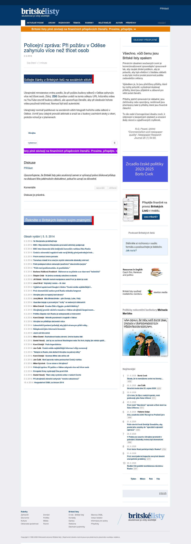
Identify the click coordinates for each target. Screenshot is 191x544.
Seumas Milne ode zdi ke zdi (57, 355)
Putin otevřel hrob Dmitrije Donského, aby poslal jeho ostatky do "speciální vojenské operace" (145, 427)
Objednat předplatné (145, 39)
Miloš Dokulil (38, 306)
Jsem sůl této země (41, 333)
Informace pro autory (99, 520)
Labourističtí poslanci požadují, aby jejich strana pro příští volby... (60, 325)
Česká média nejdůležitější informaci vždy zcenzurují (64, 348)
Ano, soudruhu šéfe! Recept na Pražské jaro (146, 416)
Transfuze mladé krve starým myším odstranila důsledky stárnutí (61, 260)
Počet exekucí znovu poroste (45, 256)
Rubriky (89, 22)
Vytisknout (32, 142)
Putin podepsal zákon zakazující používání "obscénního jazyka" (60, 264)
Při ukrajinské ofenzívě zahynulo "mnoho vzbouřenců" (56, 378)
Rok (151, 478)
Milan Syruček (39, 363)
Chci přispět (151, 216)
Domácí (46, 514)
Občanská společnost (29, 523)
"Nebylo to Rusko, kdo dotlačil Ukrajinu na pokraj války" (57, 352)
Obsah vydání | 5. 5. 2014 (39, 236)
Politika (46, 517)
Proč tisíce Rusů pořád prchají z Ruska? (146, 449)
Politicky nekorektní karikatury (145, 311)
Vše (158, 478)
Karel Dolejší (38, 317)
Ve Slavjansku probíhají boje (45, 241)
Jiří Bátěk (37, 279)
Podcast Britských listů (141, 232)
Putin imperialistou (53, 344)
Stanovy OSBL (97, 514)
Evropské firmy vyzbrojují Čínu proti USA (50, 371)
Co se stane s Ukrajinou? (57, 363)
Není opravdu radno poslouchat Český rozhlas (62, 359)
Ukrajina (32, 133)
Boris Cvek (142, 375)
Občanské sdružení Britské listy (49, 537)
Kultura (24, 520)
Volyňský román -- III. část (55, 283)
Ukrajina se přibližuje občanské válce (49, 321)
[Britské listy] (59, 79)
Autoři (119, 22)
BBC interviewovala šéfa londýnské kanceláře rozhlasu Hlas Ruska (62, 248)
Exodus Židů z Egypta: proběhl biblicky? (62, 306)
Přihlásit (164, 8)
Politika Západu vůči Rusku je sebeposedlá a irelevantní (56, 313)
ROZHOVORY (64, 22)
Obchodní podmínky (77, 526)
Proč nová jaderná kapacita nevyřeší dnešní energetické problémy (145, 457)
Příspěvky (131, 22)
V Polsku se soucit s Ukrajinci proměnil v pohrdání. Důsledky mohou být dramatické (145, 439)
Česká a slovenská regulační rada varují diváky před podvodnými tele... (63, 252)
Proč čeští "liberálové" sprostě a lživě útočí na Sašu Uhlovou (146, 406)
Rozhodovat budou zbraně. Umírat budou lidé (64, 336)
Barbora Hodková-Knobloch (45, 271)
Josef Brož (38, 283)
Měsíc (142, 478)
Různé (46, 523)
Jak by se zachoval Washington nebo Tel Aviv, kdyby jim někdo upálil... (75, 340)
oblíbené (112, 187)
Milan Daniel (38, 336)
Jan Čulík (37, 348)
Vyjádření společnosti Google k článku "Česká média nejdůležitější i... (62, 287)
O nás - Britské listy (76, 514)
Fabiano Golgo (144, 411)
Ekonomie (25, 517)
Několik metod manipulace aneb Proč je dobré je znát (65, 279)
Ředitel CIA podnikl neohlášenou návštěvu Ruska (145, 467)
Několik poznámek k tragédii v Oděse (61, 317)
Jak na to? (131, 250)
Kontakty (72, 517)
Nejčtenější (129, 369)
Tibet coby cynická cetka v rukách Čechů (63, 374)
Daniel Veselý (39, 340)
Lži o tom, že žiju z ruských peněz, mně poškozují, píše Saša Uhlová (143, 396)
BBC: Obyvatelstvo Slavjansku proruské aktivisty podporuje (58, 245)
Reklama (72, 523)
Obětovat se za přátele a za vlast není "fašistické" (79, 271)
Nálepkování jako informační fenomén (49, 329)
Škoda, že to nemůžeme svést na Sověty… (145, 379)
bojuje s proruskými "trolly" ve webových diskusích (59, 302)
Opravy (71, 520)
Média (45, 520)
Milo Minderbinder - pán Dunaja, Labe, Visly (62, 298)
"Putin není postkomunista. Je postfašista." (51, 268)
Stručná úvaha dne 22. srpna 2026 (144, 388)
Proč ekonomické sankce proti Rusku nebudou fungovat (57, 290)
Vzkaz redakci (96, 517)
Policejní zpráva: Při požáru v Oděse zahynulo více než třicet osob (61, 367)
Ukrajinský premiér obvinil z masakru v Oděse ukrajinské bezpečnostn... (64, 310)
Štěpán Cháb (38, 275)
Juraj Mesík (38, 298)
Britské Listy (146, 517)
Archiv (51, 22)
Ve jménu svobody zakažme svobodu (61, 275)
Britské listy (42, 12)
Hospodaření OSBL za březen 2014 (49, 382)
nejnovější (100, 187)
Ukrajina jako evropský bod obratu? (48, 294)
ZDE (54, 96)
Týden (133, 478)
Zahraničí (25, 514)
